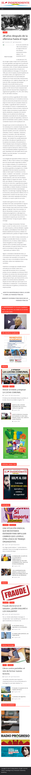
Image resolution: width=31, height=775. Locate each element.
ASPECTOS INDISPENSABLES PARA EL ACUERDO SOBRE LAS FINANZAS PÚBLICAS (16, 293)
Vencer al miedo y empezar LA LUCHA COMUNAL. (14, 391)
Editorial (12, 386)
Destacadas (5, 386)
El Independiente (17, 42)
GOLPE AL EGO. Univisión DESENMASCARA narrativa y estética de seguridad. (19, 406)
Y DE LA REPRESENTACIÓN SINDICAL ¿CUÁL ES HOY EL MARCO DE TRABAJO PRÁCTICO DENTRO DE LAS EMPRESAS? (20, 573)
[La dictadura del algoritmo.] (6, 697)
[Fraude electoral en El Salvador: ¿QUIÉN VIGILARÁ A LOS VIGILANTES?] (15, 592)
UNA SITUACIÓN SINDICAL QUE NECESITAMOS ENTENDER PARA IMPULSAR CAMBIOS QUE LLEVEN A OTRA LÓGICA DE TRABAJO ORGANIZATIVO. (14, 535)
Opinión (5, 32)
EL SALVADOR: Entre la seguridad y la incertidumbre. (19, 626)
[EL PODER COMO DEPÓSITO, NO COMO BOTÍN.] (6, 635)
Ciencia (4, 665)
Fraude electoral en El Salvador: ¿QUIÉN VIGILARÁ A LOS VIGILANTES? (15, 608)
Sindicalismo (12, 524)
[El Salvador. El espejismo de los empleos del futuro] (6, 690)
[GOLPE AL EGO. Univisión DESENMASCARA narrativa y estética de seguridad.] (6, 407)
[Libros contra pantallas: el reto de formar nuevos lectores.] (15, 655)
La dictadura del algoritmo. (19, 696)
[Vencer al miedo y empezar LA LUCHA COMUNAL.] (15, 376)
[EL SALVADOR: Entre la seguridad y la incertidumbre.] (6, 627)
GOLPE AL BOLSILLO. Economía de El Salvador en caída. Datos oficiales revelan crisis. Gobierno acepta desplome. (20, 417)
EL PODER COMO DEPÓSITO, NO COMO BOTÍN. (20, 634)
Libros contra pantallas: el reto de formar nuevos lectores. (14, 671)
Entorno (12, 602)
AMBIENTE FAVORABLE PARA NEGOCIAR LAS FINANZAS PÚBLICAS (15, 299)
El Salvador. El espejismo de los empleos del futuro (20, 688)
